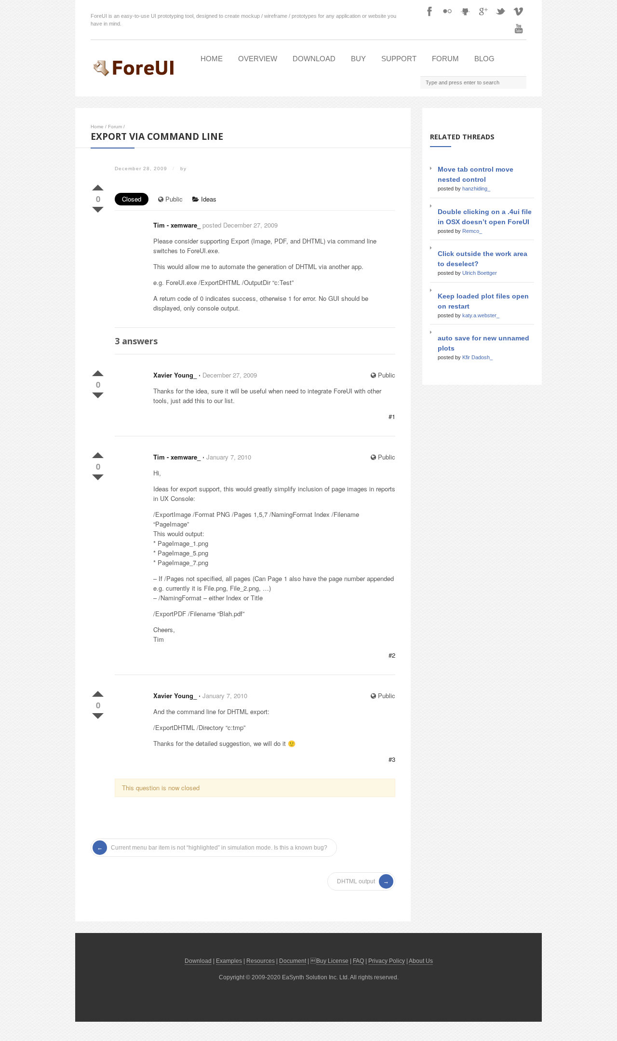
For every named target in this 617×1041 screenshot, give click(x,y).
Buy (358, 58)
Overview (257, 58)
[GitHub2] (465, 11)
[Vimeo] (518, 11)
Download (314, 58)
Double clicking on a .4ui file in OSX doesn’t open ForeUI (485, 217)
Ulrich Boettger (479, 273)
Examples (229, 961)
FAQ (358, 961)
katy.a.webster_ (480, 315)
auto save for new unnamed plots (483, 343)
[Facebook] (429, 11)
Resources (260, 961)
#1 (392, 416)
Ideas (207, 198)
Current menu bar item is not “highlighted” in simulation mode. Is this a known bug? (219, 847)
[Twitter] (501, 11)
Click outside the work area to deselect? (482, 259)
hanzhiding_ (476, 188)
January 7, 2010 (228, 456)
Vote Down (98, 208)
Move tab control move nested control (475, 174)
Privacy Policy (386, 961)
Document (292, 961)
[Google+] (483, 11)
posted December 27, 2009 (240, 225)
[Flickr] (447, 11)
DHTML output (356, 881)
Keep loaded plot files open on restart (483, 301)
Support (398, 58)
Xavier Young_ (175, 374)
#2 (392, 655)
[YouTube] (518, 28)
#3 (392, 759)
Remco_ (472, 231)
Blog (484, 58)
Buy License (332, 961)
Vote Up (98, 185)
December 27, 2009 (229, 374)
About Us (421, 961)
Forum (445, 58)
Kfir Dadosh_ (477, 357)
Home (212, 58)
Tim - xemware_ (177, 225)
